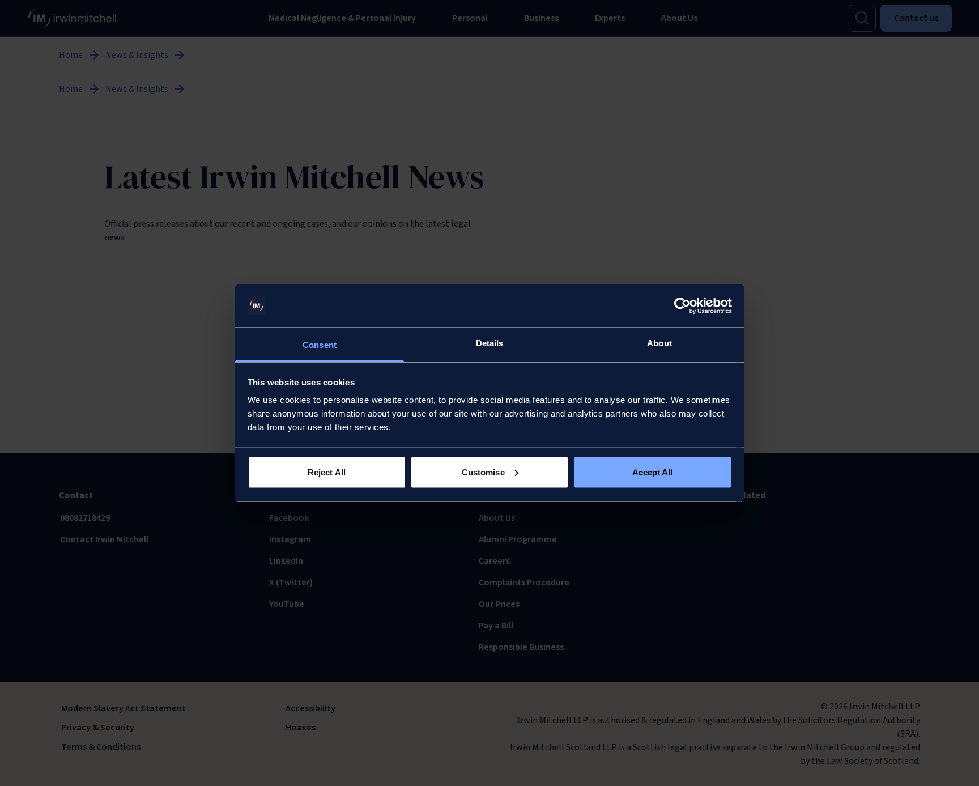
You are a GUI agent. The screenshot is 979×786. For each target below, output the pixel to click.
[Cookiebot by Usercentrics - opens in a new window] (682, 306)
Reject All (327, 472)
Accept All (652, 472)
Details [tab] (490, 343)
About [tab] (659, 343)
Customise (483, 472)
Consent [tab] (320, 345)
